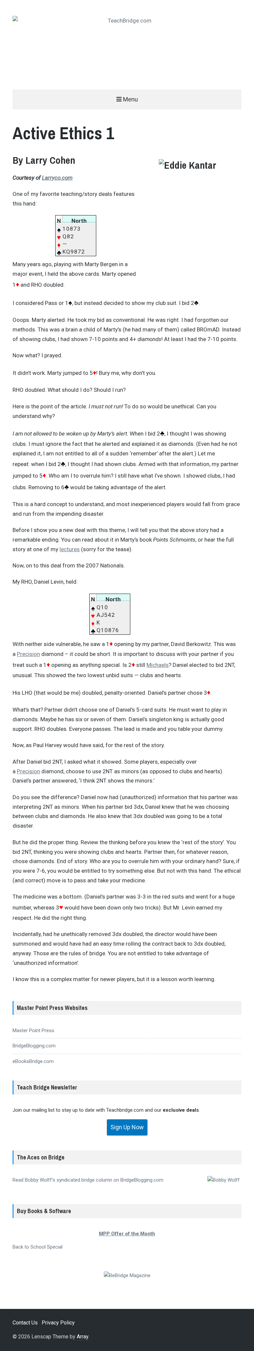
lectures (70, 549)
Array (82, 1336)
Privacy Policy (58, 1323)
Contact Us (25, 1323)
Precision (28, 654)
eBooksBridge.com (33, 1061)
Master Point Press (33, 1030)
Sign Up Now (127, 1127)
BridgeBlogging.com (34, 1046)
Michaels (158, 665)
